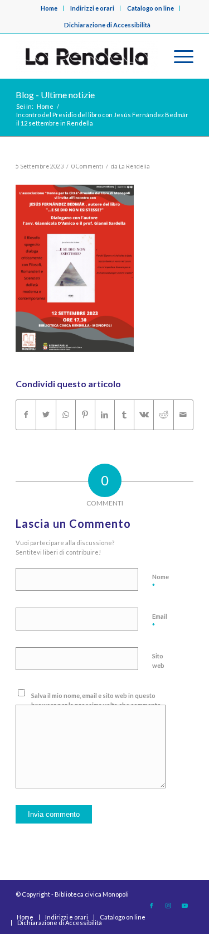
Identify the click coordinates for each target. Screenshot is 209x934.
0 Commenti (87, 166)
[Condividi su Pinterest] (85, 414)
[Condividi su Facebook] (26, 414)
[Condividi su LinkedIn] (104, 414)
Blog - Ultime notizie (55, 94)
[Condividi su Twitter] (45, 414)
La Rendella (134, 166)
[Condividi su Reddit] (163, 414)
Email (159, 621)
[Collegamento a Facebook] (151, 905)
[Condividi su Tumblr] (124, 414)
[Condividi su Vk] (143, 414)
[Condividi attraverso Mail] (183, 414)
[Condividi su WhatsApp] (65, 414)
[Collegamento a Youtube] (185, 905)
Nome (160, 582)
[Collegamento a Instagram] (168, 905)
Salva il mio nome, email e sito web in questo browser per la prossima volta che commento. (96, 700)
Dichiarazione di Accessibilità (107, 24)
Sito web (158, 660)
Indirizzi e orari (92, 8)
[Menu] (178, 56)
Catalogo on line (150, 8)
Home (49, 8)
